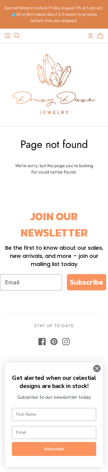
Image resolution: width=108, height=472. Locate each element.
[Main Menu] (7, 36)
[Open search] (17, 36)
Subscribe (86, 282)
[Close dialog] (97, 368)
